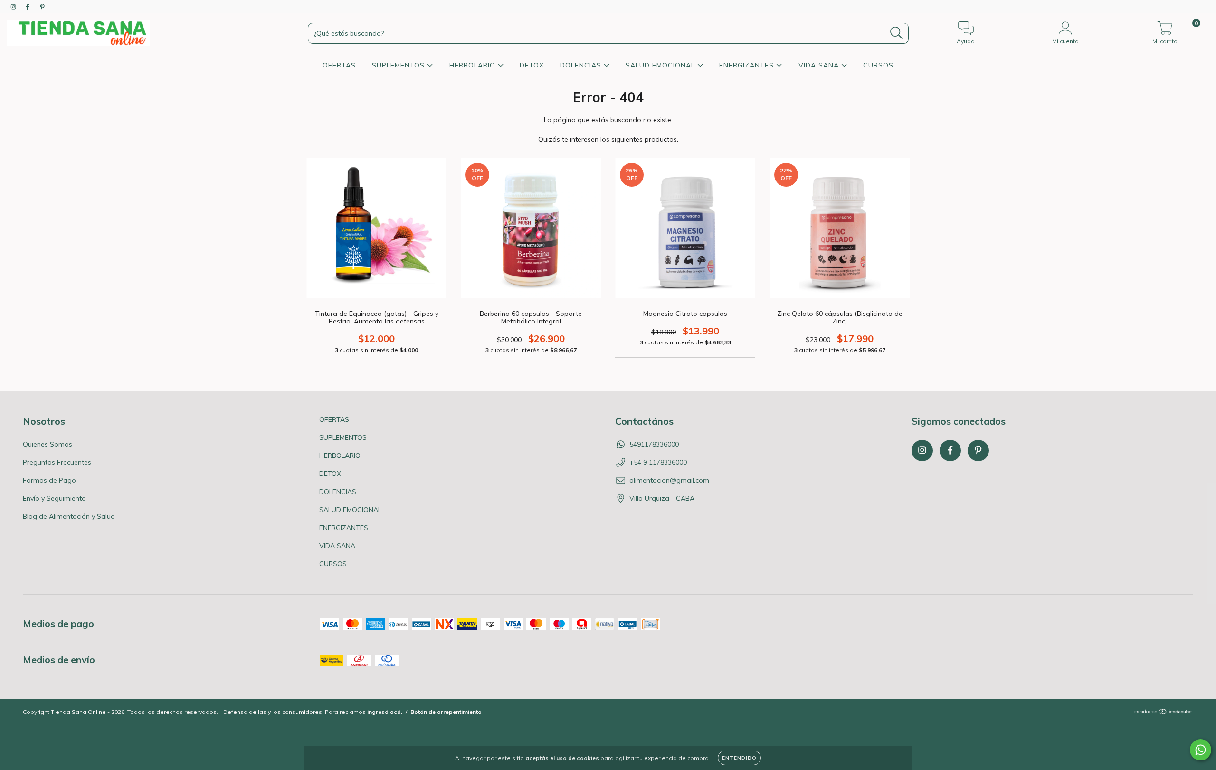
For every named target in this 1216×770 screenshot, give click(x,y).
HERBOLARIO (473, 65)
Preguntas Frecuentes (57, 462)
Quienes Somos (47, 444)
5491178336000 (654, 444)
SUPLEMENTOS (399, 65)
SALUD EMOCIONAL (661, 65)
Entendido (739, 758)
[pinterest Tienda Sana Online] (42, 6)
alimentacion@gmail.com (669, 480)
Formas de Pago (49, 480)
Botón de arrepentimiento (446, 711)
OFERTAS (339, 65)
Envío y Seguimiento (54, 498)
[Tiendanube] (1163, 712)
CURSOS (878, 65)
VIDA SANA (819, 65)
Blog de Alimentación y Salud (69, 516)
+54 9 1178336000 (658, 462)
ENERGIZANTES (747, 65)
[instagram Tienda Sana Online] (14, 6)
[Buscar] (896, 33)
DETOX (532, 65)
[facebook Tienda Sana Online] (28, 6)
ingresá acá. (384, 711)
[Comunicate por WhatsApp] (1200, 749)
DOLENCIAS (582, 65)
